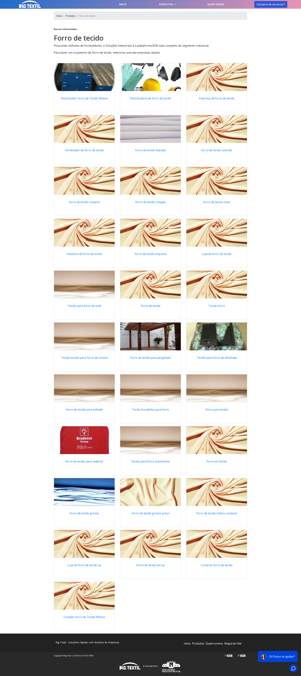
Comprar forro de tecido (217, 565)
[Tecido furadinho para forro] (150, 388)
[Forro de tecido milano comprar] (216, 492)
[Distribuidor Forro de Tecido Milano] (84, 77)
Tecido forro (217, 306)
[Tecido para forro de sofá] (84, 284)
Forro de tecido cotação (150, 202)
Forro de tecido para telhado (84, 409)
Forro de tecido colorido (216, 150)
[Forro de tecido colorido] (216, 129)
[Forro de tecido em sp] (150, 544)
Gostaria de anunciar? (271, 4)
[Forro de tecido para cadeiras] (84, 440)
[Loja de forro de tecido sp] (84, 544)
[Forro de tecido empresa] (150, 233)
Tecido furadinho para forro (150, 409)
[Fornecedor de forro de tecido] (84, 129)
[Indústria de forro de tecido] (84, 233)
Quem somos (215, 4)
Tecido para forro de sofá (84, 306)
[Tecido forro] (216, 284)
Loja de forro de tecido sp (84, 565)
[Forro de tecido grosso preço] (150, 492)
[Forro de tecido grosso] (84, 492)
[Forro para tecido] (216, 388)
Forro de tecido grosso (84, 513)
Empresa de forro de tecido (216, 98)
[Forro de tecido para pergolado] (150, 336)
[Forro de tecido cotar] (216, 181)
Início (187, 643)
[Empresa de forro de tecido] (216, 77)
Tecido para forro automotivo (150, 461)
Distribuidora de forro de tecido (150, 98)
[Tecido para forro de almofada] (216, 336)
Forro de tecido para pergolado (150, 358)
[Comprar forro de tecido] (216, 544)
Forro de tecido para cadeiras (84, 461)
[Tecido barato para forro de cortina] (84, 336)
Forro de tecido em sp (150, 565)
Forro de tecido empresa (151, 254)
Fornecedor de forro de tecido (84, 150)
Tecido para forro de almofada (217, 358)
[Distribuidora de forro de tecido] (150, 77)
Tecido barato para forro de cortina (84, 358)
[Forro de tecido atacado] (150, 129)
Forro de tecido (150, 306)
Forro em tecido (216, 461)
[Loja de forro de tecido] (216, 233)
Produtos (166, 4)
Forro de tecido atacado (150, 150)
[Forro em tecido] (216, 440)
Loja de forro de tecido (216, 254)
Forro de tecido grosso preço (150, 513)
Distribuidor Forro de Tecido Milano (84, 98)
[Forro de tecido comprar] (84, 181)
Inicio (123, 4)
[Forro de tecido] (150, 284)
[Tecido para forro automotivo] (150, 440)
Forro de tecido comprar (84, 202)
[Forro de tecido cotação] (150, 181)
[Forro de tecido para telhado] (84, 388)
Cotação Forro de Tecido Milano (84, 617)
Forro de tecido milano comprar (216, 513)
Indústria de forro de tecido (84, 254)
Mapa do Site (232, 643)
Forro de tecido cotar (216, 202)
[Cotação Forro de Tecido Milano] (84, 596)
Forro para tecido (216, 409)
